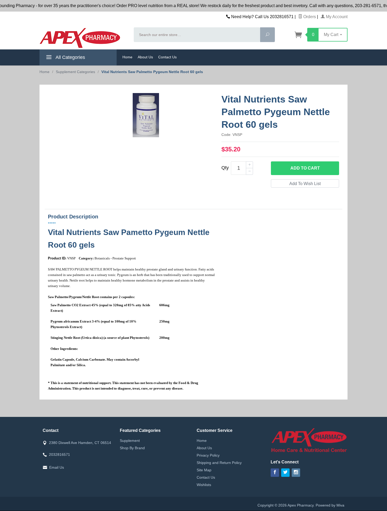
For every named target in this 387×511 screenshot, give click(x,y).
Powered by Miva (330, 505)
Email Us (56, 467)
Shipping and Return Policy (219, 463)
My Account (336, 16)
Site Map (204, 470)
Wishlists (204, 485)
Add (305, 168)
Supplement (130, 440)
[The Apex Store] (83, 37)
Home (127, 57)
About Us (145, 57)
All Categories (69, 57)
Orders (309, 16)
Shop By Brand (132, 448)
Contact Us (167, 57)
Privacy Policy (208, 455)
